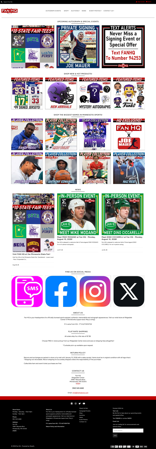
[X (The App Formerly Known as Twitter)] (129, 291)
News (84, 11)
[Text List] (27, 291)
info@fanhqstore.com (80, 393)
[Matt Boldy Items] (61, 134)
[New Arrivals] (61, 93)
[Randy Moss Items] (27, 134)
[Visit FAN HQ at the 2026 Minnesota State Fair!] (32, 46)
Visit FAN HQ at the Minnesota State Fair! (31, 254)
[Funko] (129, 93)
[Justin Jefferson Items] (27, 168)
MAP (78, 384)
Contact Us (108, 11)
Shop (66, 11)
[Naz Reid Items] (129, 168)
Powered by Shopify (28, 446)
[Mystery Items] (95, 93)
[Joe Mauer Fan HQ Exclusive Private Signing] (78, 46)
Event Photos (94, 11)
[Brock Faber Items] (95, 168)
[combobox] (20, 2)
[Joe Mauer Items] (129, 134)
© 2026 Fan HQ (16, 446)
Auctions (75, 11)
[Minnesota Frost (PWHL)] (95, 134)
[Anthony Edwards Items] (61, 168)
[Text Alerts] (123, 46)
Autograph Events (53, 11)
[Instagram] (95, 291)
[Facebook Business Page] (61, 291)
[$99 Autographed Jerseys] (27, 93)
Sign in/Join (141, 2)
